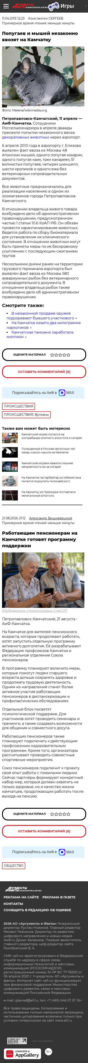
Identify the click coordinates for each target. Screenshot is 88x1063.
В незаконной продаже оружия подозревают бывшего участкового (40, 315)
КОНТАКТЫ (13, 904)
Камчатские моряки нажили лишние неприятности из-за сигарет (47, 464)
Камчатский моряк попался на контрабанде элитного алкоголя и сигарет (51, 436)
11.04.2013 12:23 (13, 18)
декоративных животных (25, 137)
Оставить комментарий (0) (44, 372)
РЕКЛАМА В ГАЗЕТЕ (58, 897)
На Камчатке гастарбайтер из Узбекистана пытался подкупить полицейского (51, 479)
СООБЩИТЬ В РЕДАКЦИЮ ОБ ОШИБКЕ (37, 910)
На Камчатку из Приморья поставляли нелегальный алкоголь (48, 493)
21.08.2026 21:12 (13, 518)
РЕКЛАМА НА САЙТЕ (21, 897)
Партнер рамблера (42, 1041)
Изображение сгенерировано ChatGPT (34, 611)
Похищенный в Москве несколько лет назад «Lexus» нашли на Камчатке (48, 450)
